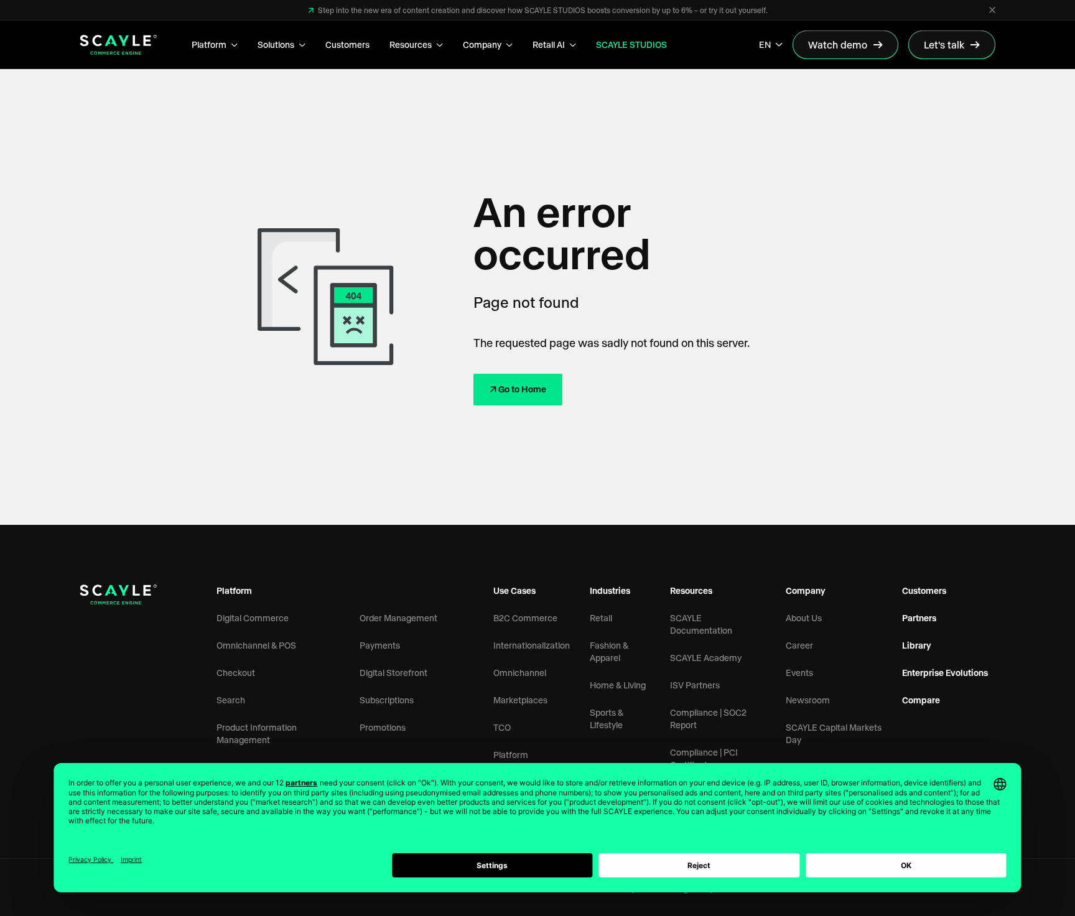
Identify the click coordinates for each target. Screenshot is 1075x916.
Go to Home (522, 389)
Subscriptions (387, 700)
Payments (380, 645)
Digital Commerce (252, 618)
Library (916, 645)
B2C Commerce (525, 618)
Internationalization (531, 645)
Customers (347, 44)
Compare (921, 700)
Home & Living (618, 685)
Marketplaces (520, 700)
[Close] (992, 10)
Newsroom (808, 700)
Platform (209, 44)
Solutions (276, 44)
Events (799, 672)
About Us (804, 618)
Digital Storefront (393, 672)
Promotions (383, 727)
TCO (502, 727)
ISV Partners (695, 685)
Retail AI (549, 44)
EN (765, 44)
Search (230, 700)
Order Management (398, 618)
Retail (601, 618)
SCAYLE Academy (706, 657)
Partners (919, 618)
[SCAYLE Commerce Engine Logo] (118, 45)
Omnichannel (519, 672)
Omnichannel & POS (256, 645)
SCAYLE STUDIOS (631, 44)
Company (482, 44)
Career (799, 645)
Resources (410, 44)
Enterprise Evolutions (945, 672)
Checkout (235, 672)
